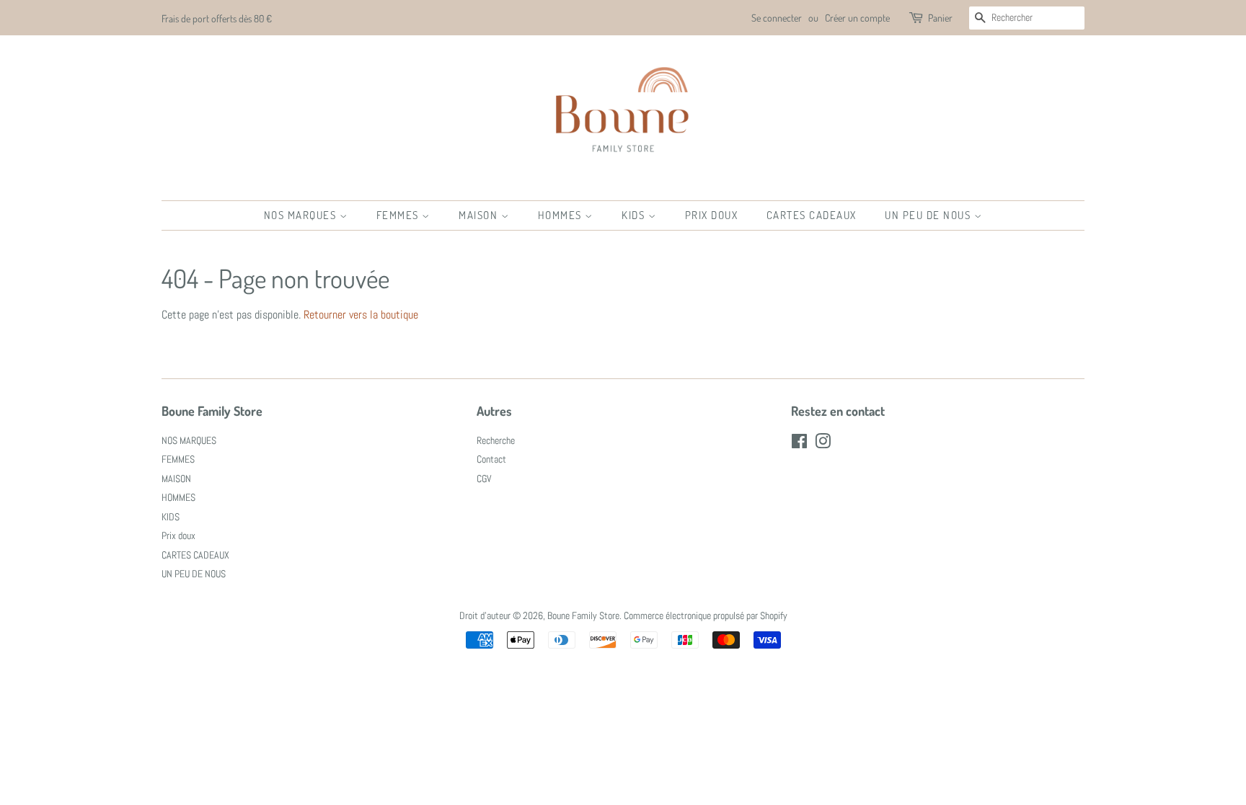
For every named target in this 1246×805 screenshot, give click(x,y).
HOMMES (562, 215)
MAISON (480, 215)
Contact (491, 459)
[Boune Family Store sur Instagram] (823, 444)
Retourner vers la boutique (361, 314)
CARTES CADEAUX (811, 215)
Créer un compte (857, 18)
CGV (484, 479)
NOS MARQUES (302, 215)
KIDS (635, 215)
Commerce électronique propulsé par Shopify (705, 616)
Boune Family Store (583, 616)
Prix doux (711, 215)
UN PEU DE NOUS (929, 215)
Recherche (496, 441)
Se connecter (776, 18)
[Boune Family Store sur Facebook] (799, 444)
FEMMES (399, 215)
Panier (940, 18)
